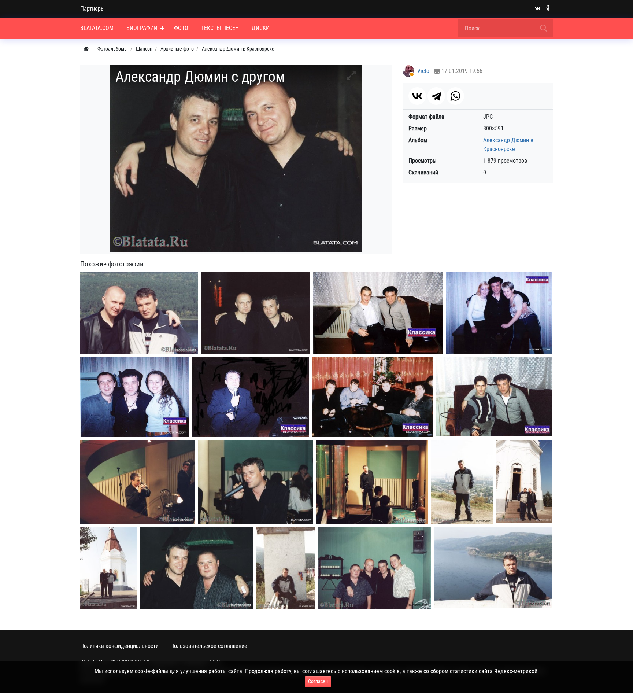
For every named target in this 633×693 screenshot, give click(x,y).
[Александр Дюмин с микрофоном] (255, 482)
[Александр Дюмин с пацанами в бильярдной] (374, 568)
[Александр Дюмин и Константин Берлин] (494, 397)
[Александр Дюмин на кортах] (250, 397)
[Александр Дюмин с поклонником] (378, 313)
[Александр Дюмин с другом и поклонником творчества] (139, 313)
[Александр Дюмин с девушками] (499, 313)
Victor (424, 70)
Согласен (318, 681)
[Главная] (86, 49)
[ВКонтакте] (417, 96)
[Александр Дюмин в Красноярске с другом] (255, 313)
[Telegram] (436, 96)
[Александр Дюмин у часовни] (524, 481)
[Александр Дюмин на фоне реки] (493, 567)
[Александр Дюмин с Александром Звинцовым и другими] (372, 397)
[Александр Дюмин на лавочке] (285, 568)
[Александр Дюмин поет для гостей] (372, 482)
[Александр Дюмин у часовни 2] (108, 568)
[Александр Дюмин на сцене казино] (137, 482)
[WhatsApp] (455, 96)
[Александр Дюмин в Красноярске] (134, 397)
